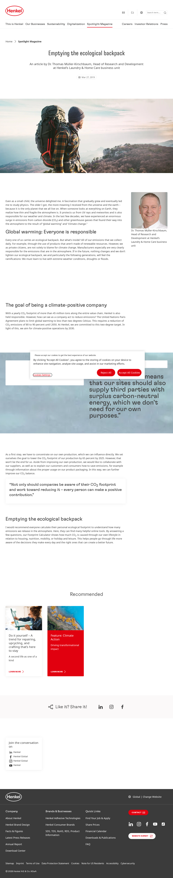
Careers (127, 24)
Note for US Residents (92, 863)
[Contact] (123, 12)
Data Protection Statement (55, 863)
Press (164, 24)
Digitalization (76, 24)
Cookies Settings (41, 375)
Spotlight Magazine (99, 24)
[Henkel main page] (14, 10)
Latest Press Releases (18, 837)
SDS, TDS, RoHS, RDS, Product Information (63, 833)
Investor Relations (146, 24)
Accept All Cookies (129, 372)
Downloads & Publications (101, 837)
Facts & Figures (14, 831)
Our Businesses (35, 24)
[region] (87, 365)
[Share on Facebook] (122, 707)
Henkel (17, 752)
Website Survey (140, 836)
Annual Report (14, 844)
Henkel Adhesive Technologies (63, 818)
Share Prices (93, 824)
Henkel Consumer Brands (60, 824)
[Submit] (165, 13)
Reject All (106, 372)
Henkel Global (20, 756)
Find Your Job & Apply (98, 818)
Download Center (15, 850)
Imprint (20, 863)
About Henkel (13, 818)
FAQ (88, 844)
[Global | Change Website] (141, 12)
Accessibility (112, 863)
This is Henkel (14, 24)
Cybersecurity (128, 863)
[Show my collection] (132, 12)
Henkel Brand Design (18, 824)
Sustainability (56, 24)
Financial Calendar (96, 831)
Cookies (75, 863)
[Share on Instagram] (111, 707)
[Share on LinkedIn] (100, 707)
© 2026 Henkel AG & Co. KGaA (21, 871)
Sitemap (10, 863)
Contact (137, 813)
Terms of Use (32, 863)
